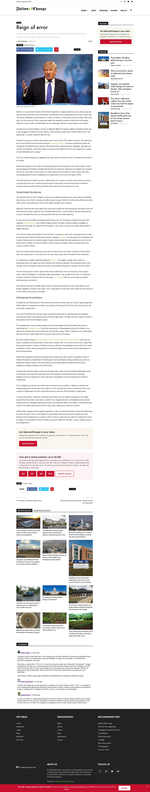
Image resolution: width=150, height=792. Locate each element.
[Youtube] (132, 1)
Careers (60, 730)
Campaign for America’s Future (109, 730)
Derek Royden (22, 41)
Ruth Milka (114, 123)
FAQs (59, 733)
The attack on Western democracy (28, 501)
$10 (23, 474)
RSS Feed (19, 740)
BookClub (19, 736)
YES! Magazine (103, 746)
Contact (60, 740)
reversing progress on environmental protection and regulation (58, 340)
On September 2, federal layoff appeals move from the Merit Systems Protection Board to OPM (54, 533)
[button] (131, 10)
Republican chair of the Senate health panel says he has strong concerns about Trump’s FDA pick (80, 580)
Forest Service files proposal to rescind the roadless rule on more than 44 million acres (54, 628)
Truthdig (101, 740)
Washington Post (34, 328)
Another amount (64, 474)
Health (71, 575)
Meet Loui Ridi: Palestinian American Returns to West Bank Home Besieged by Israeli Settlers (54, 557)
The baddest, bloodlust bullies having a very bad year (121, 60)
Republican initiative (57, 143)
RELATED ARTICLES (24, 511)
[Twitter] (128, 1)
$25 (32, 474)
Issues (83, 10)
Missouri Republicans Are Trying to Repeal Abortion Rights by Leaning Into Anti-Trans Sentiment (80, 535)
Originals (103, 10)
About (59, 723)
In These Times (103, 750)
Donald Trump (27, 483)
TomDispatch (103, 733)
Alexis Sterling (115, 109)
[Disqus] (54, 676)
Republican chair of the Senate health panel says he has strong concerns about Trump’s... (121, 117)
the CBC (54, 260)
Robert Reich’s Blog (105, 723)
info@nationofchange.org (64, 781)
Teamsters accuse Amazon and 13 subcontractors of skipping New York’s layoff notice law (27, 605)
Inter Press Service (104, 743)
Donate (114, 10)
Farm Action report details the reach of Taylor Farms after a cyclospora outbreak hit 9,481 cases (81, 634)
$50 (41, 474)
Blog (18, 733)
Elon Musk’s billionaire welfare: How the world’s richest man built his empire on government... (122, 102)
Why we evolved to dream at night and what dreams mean (122, 73)
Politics (19, 22)
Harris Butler (115, 94)
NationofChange (29, 45)
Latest (93, 10)
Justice (45, 527)
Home (18, 723)
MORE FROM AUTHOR (42, 511)
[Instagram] (124, 1)
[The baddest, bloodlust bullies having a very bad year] (55, 590)
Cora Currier (57, 277)
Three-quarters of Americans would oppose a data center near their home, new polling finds (28, 533)
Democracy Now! (104, 736)
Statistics (63, 237)
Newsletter (20, 727)
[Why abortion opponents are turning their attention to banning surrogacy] (28, 620)
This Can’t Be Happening (106, 727)
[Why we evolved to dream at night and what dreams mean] (103, 73)
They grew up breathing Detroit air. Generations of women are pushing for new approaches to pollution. (27, 562)
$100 (50, 474)
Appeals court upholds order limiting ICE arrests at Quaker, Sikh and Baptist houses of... (122, 88)
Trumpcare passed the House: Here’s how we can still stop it (76, 502)
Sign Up (123, 10)
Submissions (61, 736)
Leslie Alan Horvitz (117, 78)
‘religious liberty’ (29, 223)
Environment (20, 527)
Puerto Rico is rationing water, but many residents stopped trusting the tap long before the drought (80, 607)
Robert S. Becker (116, 65)
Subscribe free (28, 444)
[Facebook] (121, 1)
